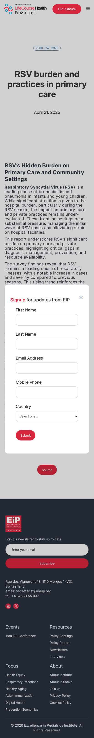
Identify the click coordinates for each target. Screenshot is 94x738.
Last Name (26, 334)
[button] (88, 9)
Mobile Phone (29, 382)
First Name (26, 310)
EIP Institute (67, 9)
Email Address (29, 358)
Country (23, 406)
